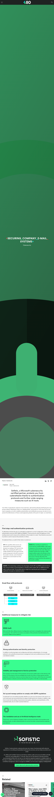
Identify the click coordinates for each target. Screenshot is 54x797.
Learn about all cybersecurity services (27, 765)
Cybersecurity (27, 245)
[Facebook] (51, 481)
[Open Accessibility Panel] (2, 794)
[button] (52, 2)
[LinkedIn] (45, 481)
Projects (4, 480)
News (6, 785)
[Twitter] (48, 481)
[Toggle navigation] (2, 2)
